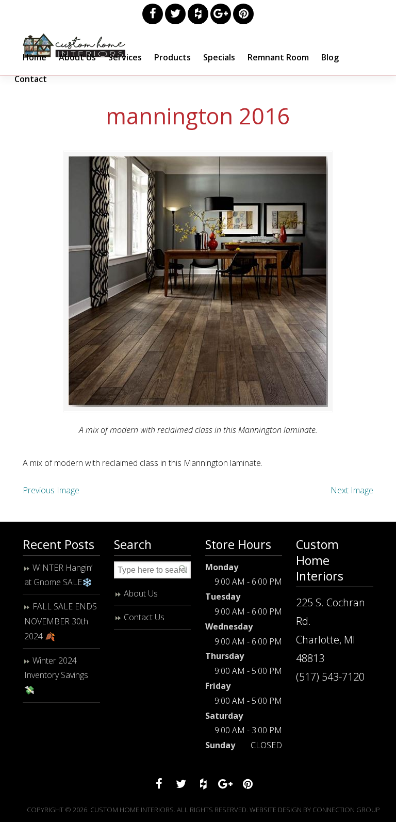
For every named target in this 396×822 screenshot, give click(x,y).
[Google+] (220, 14)
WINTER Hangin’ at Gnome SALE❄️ (58, 575)
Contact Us (144, 617)
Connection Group (346, 809)
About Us (141, 593)
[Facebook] (152, 14)
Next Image (352, 490)
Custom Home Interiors (74, 45)
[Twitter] (175, 14)
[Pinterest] (243, 14)
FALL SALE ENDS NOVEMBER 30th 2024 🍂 (60, 621)
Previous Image (51, 490)
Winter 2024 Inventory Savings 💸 (56, 675)
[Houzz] (198, 14)
